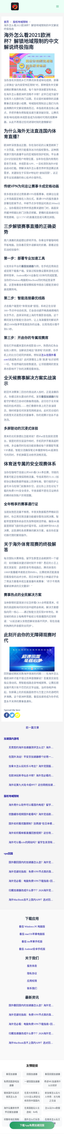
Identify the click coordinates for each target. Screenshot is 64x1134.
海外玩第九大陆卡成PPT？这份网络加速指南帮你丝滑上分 (32, 785)
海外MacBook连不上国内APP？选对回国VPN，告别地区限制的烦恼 (32, 899)
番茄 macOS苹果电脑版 (32, 934)
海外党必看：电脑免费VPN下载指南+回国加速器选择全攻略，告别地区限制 (32, 881)
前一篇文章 (32, 727)
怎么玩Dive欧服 (52, 1108)
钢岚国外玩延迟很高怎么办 (11, 1095)
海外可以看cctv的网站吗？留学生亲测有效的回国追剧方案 (32, 842)
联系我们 (32, 988)
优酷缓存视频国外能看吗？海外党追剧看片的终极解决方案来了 (32, 814)
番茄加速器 (11, 1074)
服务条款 (32, 966)
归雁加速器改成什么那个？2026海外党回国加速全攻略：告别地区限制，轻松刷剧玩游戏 (32, 890)
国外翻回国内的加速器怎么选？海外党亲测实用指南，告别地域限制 (32, 862)
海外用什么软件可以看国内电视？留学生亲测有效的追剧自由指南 (32, 805)
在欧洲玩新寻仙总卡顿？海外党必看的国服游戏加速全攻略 (32, 775)
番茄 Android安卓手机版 (32, 949)
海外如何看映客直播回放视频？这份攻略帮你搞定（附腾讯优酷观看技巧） (32, 833)
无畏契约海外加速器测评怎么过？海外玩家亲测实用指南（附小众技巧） (32, 747)
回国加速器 (32, 1074)
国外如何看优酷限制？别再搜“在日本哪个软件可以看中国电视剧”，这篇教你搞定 (32, 823)
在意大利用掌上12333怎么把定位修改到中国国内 (32, 1097)
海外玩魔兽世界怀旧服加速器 (11, 1110)
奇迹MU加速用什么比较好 (52, 1083)
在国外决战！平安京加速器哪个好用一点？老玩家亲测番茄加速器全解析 (32, 756)
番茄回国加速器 (52, 1074)
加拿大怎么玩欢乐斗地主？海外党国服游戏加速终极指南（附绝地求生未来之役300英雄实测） (32, 766)
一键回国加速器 (32, 1081)
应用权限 (32, 981)
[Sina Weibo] (17, 715)
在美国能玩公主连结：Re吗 (32, 1110)
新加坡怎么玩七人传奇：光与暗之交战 (52, 1097)
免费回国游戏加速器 (11, 1083)
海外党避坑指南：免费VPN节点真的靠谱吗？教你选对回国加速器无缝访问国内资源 (32, 871)
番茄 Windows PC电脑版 (32, 926)
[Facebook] (6, 715)
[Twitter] (12, 715)
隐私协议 (32, 973)
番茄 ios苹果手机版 (32, 941)
